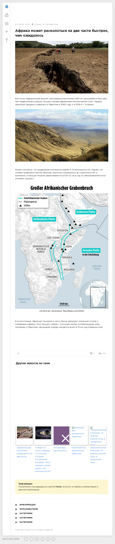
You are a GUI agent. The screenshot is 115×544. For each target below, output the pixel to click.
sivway (37, 24)
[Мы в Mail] (53, 539)
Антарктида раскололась (60, 449)
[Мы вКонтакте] (26, 539)
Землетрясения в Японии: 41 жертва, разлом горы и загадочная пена (98, 455)
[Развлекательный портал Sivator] (7, 7)
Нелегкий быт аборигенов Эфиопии (79, 451)
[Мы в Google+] (42, 539)
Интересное (52, 24)
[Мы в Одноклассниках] (48, 539)
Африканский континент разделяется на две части (24, 452)
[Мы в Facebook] (37, 539)
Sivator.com (30, 530)
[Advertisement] (62, 13)
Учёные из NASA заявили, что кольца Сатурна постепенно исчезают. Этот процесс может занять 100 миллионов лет (43, 459)
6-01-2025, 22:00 (22, 24)
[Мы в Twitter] (31, 539)
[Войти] (7, 15)
